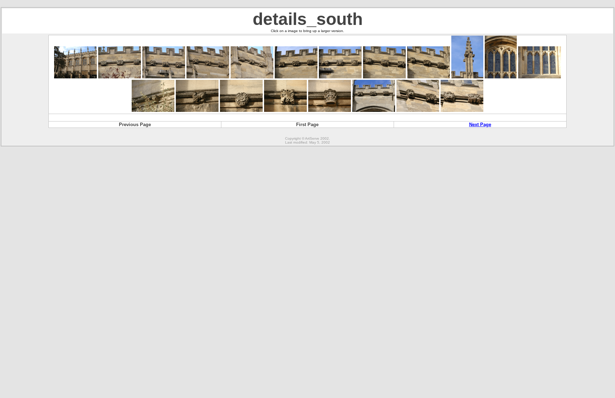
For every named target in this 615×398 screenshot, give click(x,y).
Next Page (480, 124)
